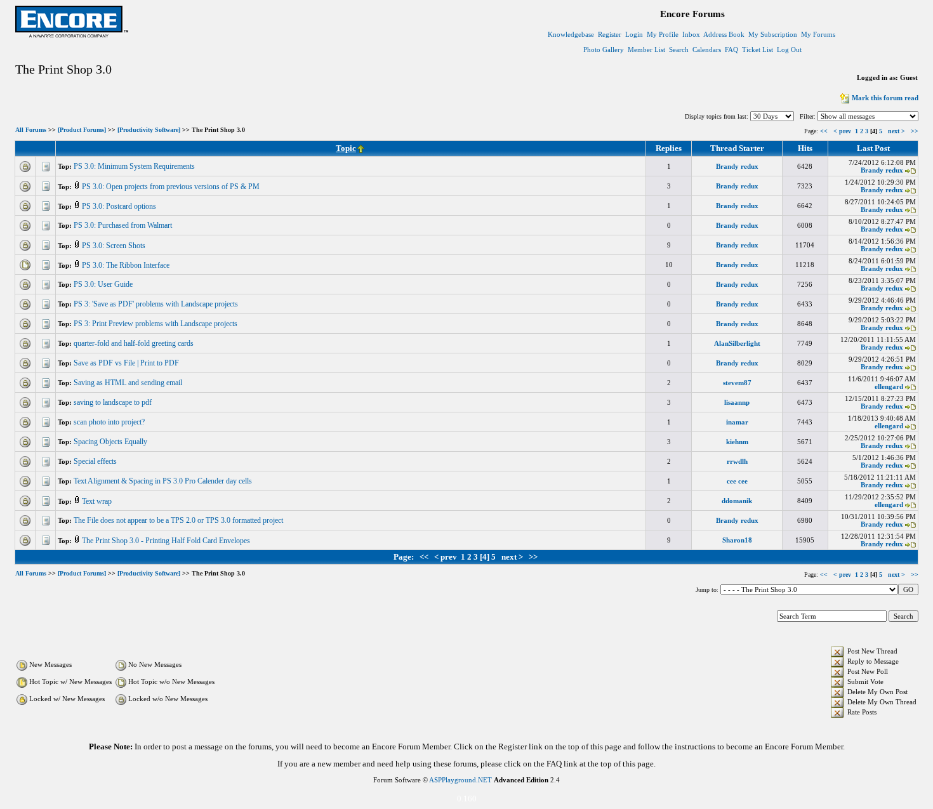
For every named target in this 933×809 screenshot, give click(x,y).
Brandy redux (737, 166)
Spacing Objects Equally (111, 441)
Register (609, 34)
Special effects (96, 461)
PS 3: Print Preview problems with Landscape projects (156, 323)
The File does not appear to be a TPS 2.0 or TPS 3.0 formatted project (179, 520)
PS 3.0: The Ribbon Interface (126, 265)
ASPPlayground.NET (460, 780)
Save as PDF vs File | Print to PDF (127, 362)
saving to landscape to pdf (114, 402)
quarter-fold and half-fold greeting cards (134, 343)
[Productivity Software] (148, 130)
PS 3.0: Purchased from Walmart (124, 225)
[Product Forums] (82, 130)
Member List (646, 49)
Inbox (691, 34)
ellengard (889, 386)
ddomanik (737, 500)
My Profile (662, 34)
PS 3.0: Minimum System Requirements (135, 166)
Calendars (706, 49)
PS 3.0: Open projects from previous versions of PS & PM (171, 186)
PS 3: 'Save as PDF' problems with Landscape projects (157, 303)
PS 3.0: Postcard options (120, 206)
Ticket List (757, 49)
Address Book (723, 34)
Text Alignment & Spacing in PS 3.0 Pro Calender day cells (164, 481)
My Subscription (772, 34)
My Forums (818, 34)
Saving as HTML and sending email (129, 382)
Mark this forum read (885, 98)
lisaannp (737, 402)
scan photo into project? (110, 422)
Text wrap (98, 501)
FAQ (731, 49)
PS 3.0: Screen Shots (114, 245)
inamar (737, 422)
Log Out (789, 49)
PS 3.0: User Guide (104, 284)
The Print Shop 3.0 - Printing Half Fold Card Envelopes (167, 540)
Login (634, 34)
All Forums (30, 130)
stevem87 (737, 382)
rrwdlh (737, 461)
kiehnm (737, 441)
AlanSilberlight (737, 343)
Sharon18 (737, 540)
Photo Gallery (603, 49)
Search (679, 49)
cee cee (737, 481)
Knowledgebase (571, 34)
